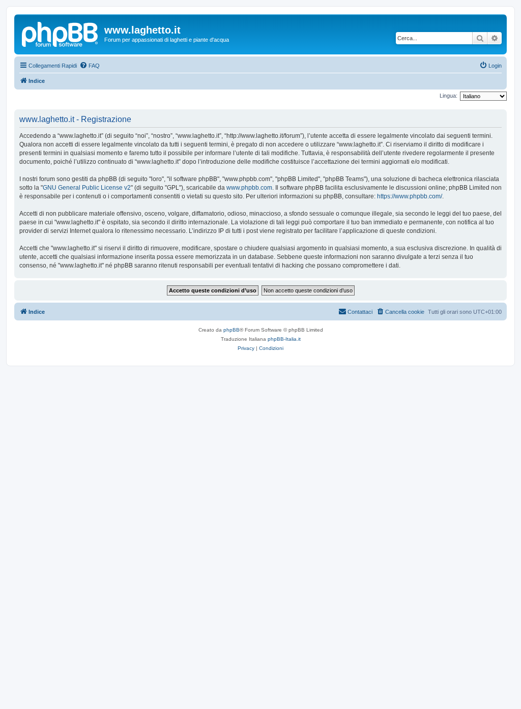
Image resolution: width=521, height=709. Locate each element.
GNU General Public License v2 (87, 187)
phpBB (231, 330)
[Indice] (60, 33)
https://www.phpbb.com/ (409, 196)
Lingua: (448, 96)
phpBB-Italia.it (284, 339)
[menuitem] (89, 66)
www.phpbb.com (249, 187)
